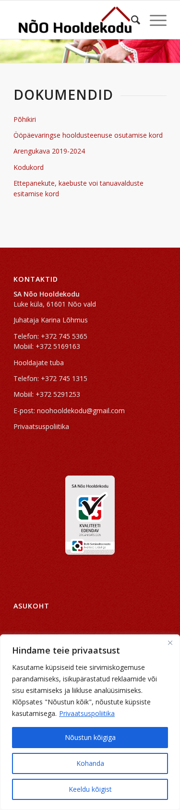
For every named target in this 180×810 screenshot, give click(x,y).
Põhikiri (24, 119)
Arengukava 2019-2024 (49, 150)
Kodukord (28, 167)
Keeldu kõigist (90, 789)
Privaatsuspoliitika (87, 713)
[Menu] (153, 19)
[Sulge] (170, 642)
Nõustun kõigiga (90, 737)
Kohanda (90, 763)
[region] (90, 722)
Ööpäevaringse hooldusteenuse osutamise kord (88, 135)
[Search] (130, 19)
